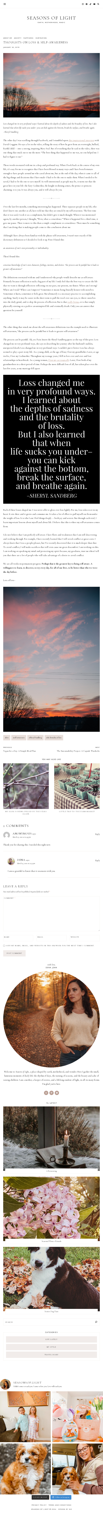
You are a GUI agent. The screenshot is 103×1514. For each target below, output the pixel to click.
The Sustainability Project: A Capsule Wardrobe (78, 749)
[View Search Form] (98, 4)
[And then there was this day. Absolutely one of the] (77, 1469)
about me (7, 38)
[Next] (95, 789)
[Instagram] (82, 4)
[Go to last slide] (7, 789)
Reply (97, 834)
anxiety (18, 38)
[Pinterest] (86, 4)
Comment (10, 898)
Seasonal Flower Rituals (51, 1241)
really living (73, 302)
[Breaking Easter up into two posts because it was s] (77, 1416)
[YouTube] (94, 4)
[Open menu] (4, 4)
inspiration (41, 38)
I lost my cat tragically (58, 360)
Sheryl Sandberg (35, 737)
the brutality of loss (54, 737)
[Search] (96, 1322)
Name (7, 937)
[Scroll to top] (98, 1507)
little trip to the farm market (77, 811)
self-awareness (19, 737)
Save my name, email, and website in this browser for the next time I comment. (50, 946)
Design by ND (65, 1509)
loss (7, 737)
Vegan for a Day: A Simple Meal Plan (19, 749)
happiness (28, 38)
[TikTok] (90, 4)
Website (75, 937)
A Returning (51, 1171)
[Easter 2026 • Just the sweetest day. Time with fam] (25, 1416)
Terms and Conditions (60, 1505)
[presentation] (26, 786)
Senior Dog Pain (51, 1311)
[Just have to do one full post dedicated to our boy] (25, 1469)
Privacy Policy (39, 1505)
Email (40, 937)
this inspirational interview (81, 140)
